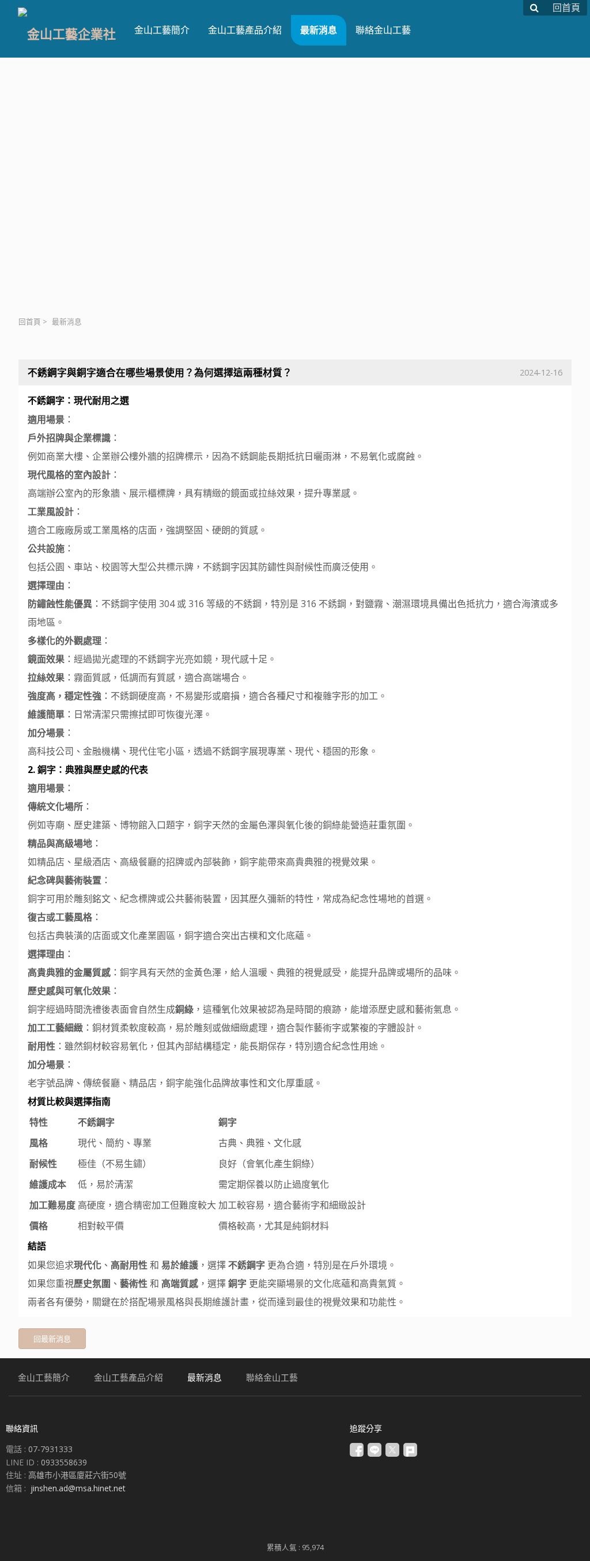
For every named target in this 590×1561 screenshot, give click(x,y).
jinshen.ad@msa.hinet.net (78, 1488)
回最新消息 (52, 1338)
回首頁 (29, 322)
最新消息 (67, 322)
